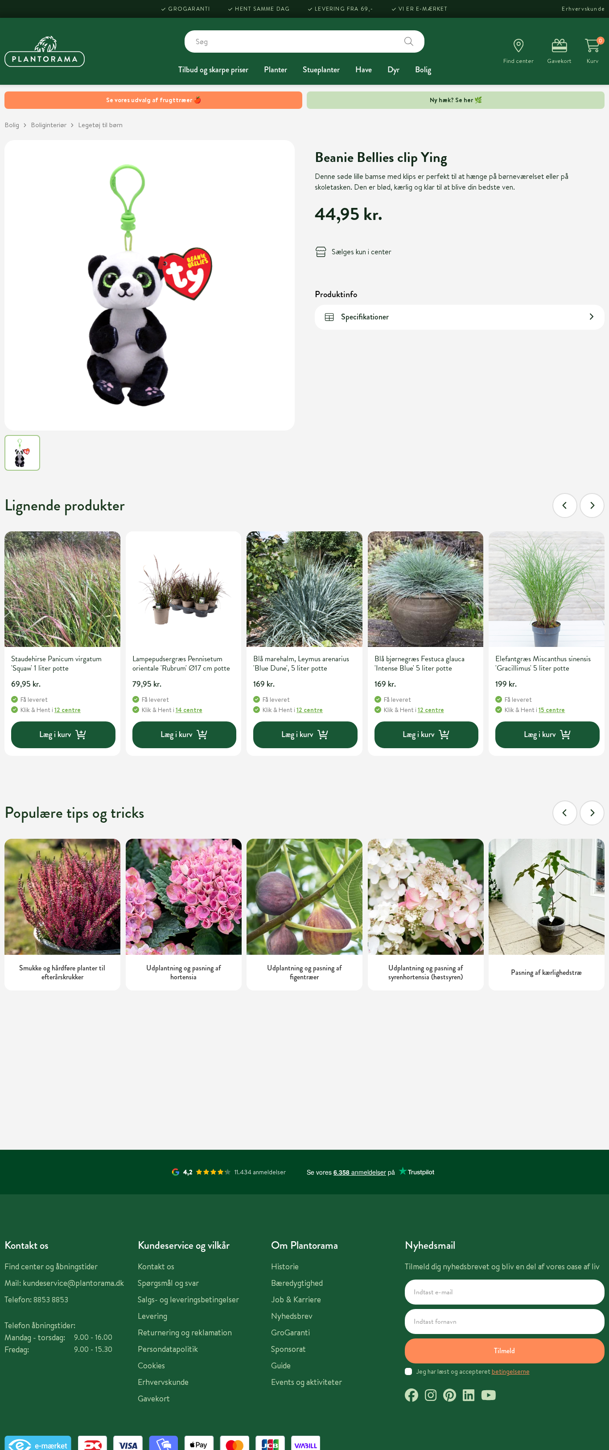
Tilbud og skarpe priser (213, 69)
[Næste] (592, 505)
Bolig (423, 69)
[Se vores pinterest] (449, 1396)
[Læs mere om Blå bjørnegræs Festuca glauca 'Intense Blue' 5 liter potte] (426, 589)
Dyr (393, 69)
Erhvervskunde (583, 8)
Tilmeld (504, 1351)
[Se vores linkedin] (468, 1396)
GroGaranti (189, 8)
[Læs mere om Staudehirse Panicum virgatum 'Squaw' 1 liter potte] (62, 589)
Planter (275, 69)
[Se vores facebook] (411, 1396)
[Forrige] (564, 505)
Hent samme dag (262, 8)
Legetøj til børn (100, 124)
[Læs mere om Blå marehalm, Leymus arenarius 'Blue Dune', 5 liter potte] (304, 589)
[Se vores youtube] (488, 1396)
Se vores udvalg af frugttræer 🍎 (153, 99)
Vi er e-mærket (423, 8)
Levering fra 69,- (344, 8)
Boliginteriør (48, 124)
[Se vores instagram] (430, 1396)
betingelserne (511, 1371)
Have (363, 69)
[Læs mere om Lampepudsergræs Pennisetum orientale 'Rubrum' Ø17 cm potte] (184, 589)
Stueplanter (321, 69)
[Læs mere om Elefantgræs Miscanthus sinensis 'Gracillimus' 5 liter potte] (547, 589)
